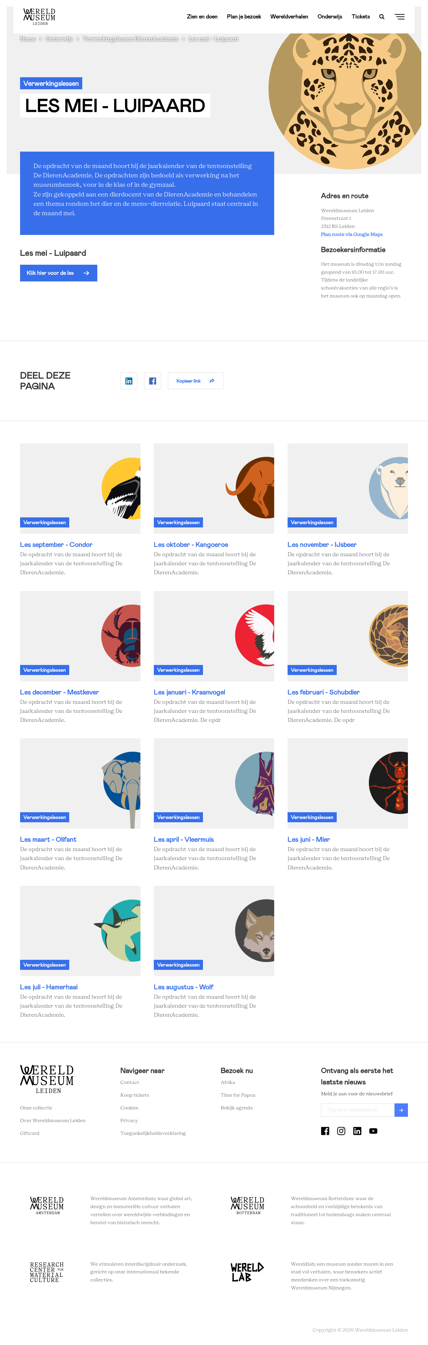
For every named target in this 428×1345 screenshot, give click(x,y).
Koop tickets (134, 1095)
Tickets (361, 16)
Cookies (129, 1108)
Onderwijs (330, 16)
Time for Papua (238, 1095)
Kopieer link (189, 381)
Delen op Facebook (152, 380)
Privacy (129, 1120)
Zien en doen (202, 16)
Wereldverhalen (289, 16)
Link (80, 510)
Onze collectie (36, 1108)
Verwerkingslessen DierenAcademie (131, 39)
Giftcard (29, 1133)
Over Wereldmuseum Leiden (53, 1120)
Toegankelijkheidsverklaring (153, 1133)
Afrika (228, 1082)
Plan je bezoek (244, 16)
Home (28, 39)
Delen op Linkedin (128, 380)
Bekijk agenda (237, 1108)
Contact (129, 1082)
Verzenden (401, 1110)
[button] (58, 273)
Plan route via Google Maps (353, 234)
